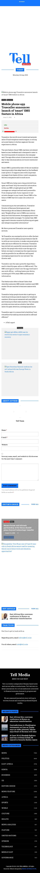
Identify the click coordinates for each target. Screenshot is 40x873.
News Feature (8, 791)
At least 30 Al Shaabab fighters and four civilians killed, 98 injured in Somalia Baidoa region (23, 737)
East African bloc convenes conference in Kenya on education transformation (21, 616)
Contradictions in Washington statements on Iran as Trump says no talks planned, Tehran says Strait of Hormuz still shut (23, 728)
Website (4, 445)
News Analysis (9, 824)
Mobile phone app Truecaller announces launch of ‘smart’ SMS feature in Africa (16, 109)
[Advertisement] (20, 29)
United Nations (9, 835)
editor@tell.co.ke (25, 638)
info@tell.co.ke (22, 644)
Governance (7, 857)
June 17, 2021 (7, 117)
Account (22, 1)
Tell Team (20, 421)
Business (10, 100)
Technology (7, 846)
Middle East (7, 852)
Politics (5, 758)
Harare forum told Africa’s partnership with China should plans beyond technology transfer (19, 527)
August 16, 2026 (10, 533)
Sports (5, 802)
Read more (9, 537)
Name (4, 430)
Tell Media (20, 675)
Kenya (5, 769)
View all (34, 504)
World (5, 808)
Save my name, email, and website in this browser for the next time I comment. (20, 457)
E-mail (4, 437)
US (3, 780)
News (12, 522)
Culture (5, 813)
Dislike (6, 128)
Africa (4, 100)
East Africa (7, 764)
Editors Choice (8, 786)
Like (5, 125)
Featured (6, 522)
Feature (5, 830)
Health (5, 819)
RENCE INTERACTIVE (29, 869)
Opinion (5, 841)
